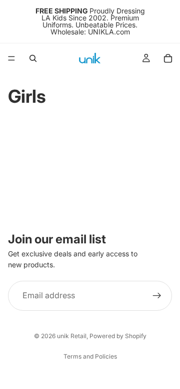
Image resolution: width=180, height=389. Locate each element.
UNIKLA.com (109, 31)
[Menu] (11, 58)
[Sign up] (157, 295)
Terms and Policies (90, 356)
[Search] (33, 58)
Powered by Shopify (118, 336)
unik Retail (71, 336)
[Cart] (168, 58)
